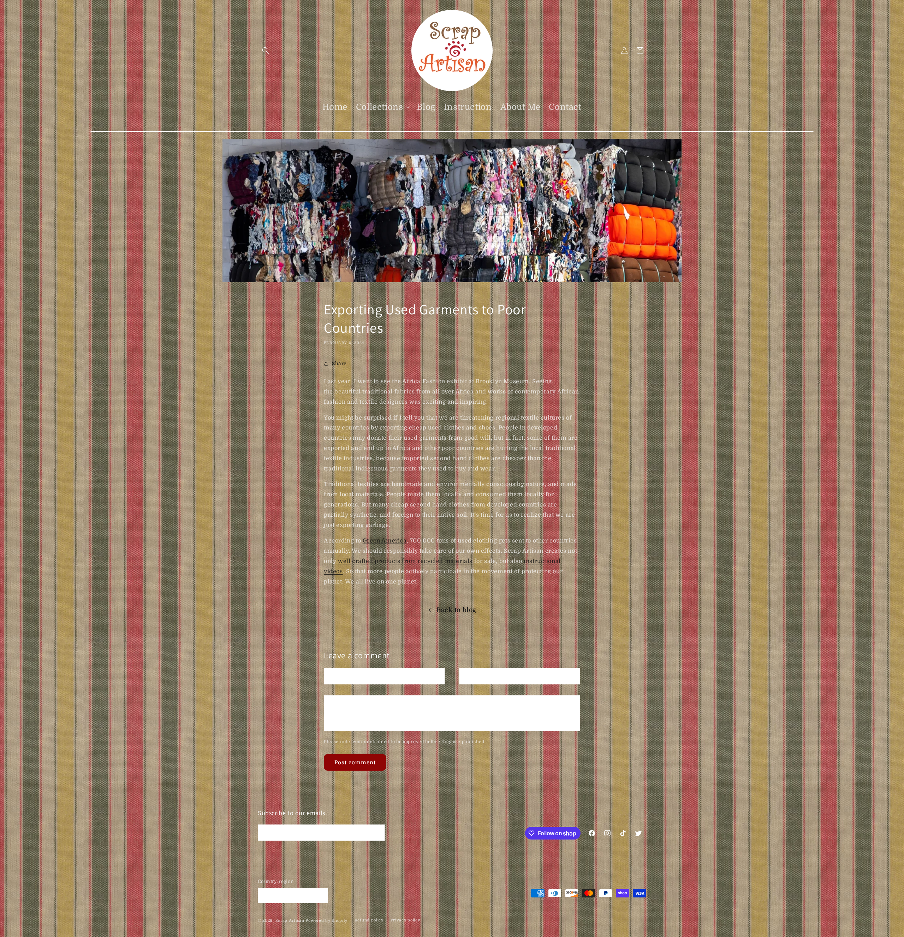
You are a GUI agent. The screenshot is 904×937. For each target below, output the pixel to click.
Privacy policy (405, 920)
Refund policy (369, 920)
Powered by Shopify (326, 920)
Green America (385, 541)
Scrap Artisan (289, 920)
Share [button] (339, 363)
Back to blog (456, 609)
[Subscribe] (377, 832)
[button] (265, 50)
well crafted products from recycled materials (405, 561)
